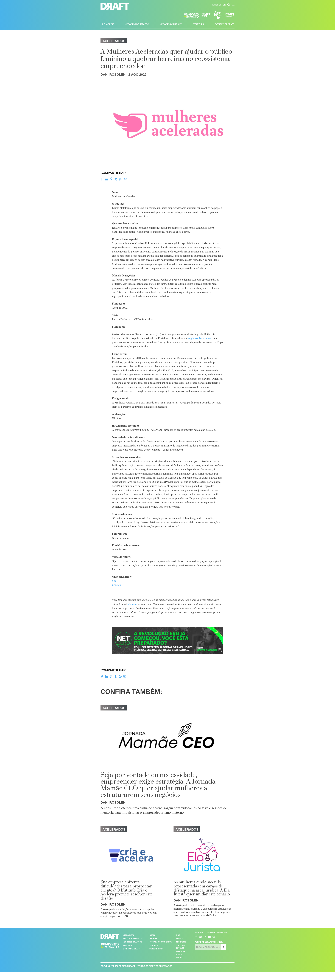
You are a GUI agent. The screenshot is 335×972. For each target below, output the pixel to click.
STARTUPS (198, 24)
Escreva (132, 604)
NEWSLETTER (218, 5)
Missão (179, 939)
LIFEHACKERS (107, 24)
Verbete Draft (156, 949)
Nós (178, 935)
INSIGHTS (153, 946)
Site (114, 581)
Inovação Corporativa (160, 942)
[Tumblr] (116, 179)
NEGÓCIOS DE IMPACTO (137, 24)
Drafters (153, 939)
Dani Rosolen (112, 74)
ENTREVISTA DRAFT (224, 24)
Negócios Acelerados (199, 338)
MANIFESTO (181, 942)
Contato (116, 585)
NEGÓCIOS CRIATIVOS (171, 24)
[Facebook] (101, 179)
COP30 (152, 935)
